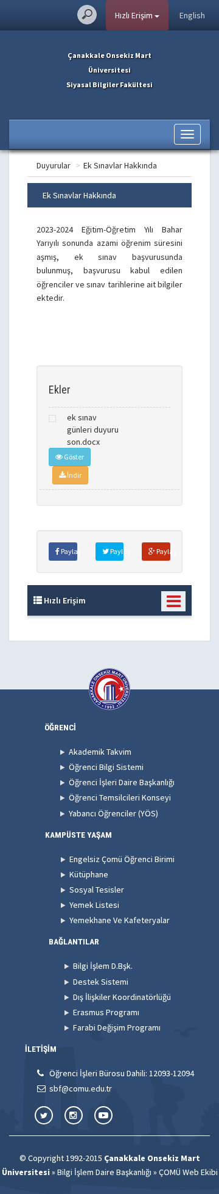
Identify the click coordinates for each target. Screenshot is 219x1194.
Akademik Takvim (100, 751)
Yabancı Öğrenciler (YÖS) (113, 813)
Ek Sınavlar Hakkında (120, 165)
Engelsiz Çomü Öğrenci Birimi (122, 859)
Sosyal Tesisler (96, 889)
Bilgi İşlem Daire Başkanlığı (104, 1172)
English (192, 15)
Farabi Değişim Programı (117, 1027)
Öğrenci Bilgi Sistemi (106, 766)
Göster (73, 456)
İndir (74, 475)
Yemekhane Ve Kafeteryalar (119, 920)
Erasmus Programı (106, 1012)
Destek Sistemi (100, 981)
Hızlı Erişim (135, 15)
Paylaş (68, 551)
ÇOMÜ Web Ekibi (188, 1172)
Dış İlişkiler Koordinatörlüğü (122, 996)
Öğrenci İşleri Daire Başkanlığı (122, 782)
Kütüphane (88, 874)
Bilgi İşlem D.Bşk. (103, 965)
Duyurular (53, 165)
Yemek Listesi (94, 904)
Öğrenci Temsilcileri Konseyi (120, 797)
